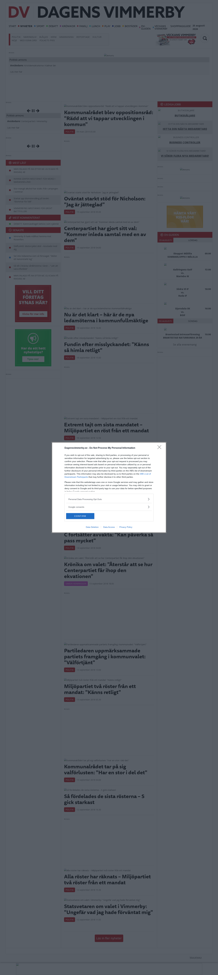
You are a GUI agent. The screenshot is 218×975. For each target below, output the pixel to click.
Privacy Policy (125, 527)
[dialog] (109, 487)
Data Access (109, 527)
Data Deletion (92, 527)
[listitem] (109, 499)
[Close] (160, 448)
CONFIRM (80, 516)
